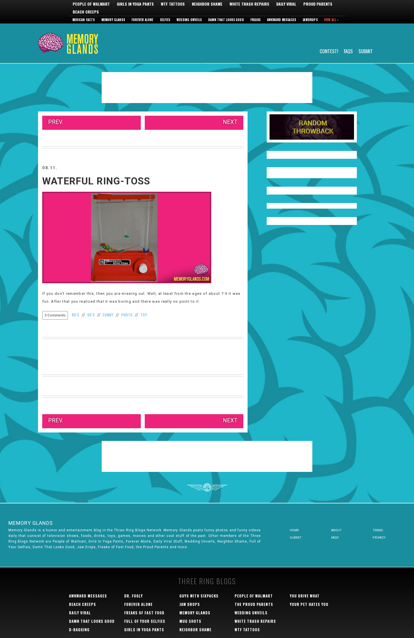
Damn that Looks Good (226, 19)
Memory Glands (113, 19)
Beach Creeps (86, 12)
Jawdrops (310, 19)
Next (230, 122)
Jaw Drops (189, 604)
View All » (331, 19)
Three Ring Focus (207, 487)
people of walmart (254, 596)
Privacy (379, 537)
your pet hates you (309, 604)
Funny (108, 315)
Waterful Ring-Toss (96, 181)
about (336, 530)
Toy (144, 315)
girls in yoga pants (144, 629)
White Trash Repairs (249, 4)
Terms (378, 530)
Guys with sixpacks (199, 596)
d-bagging (79, 629)
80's (75, 315)
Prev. (55, 122)
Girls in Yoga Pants (135, 4)
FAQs (348, 51)
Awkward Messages (281, 19)
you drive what (305, 596)
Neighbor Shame (207, 4)
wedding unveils (251, 612)
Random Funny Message (312, 127)
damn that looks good (92, 621)
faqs (335, 537)
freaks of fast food (144, 612)
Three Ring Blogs (207, 581)
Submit (366, 51)
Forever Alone (142, 19)
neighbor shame (195, 629)
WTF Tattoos (173, 4)
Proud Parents (317, 4)
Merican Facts (83, 19)
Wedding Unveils (189, 19)
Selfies (165, 19)
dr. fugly (133, 596)
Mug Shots (190, 621)
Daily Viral (286, 4)
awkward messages (88, 596)
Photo (127, 315)
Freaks (255, 19)
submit (296, 537)
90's (91, 315)
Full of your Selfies (144, 621)
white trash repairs (255, 621)
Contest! (329, 51)
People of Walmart (91, 4)
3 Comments (55, 315)
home (294, 530)
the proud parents (254, 604)
